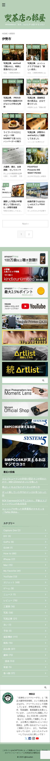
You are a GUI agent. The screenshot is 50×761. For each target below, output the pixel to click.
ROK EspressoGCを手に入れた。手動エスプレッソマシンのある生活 (24, 502)
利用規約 (28, 753)
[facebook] (30, 739)
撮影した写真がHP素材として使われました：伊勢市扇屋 (12, 204)
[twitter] (26, 739)
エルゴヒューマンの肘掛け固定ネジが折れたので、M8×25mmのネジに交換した (24, 480)
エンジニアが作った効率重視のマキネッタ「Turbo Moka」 (23, 510)
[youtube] (37, 739)
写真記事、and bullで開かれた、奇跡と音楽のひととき (12, 66)
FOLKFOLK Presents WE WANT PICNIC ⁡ (35, 169)
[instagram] (33, 739)
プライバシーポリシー (15, 753)
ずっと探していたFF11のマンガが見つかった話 (24, 494)
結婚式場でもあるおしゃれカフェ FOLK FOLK (36, 204)
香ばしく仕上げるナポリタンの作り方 (21, 487)
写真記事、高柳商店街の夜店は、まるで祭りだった (36, 100)
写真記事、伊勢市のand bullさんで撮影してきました (36, 135)
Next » (25, 223)
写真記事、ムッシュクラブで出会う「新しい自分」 (36, 66)
